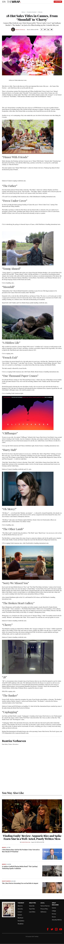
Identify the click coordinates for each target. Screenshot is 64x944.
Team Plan (32, 909)
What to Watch (6, 881)
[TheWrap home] (13, 2)
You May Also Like (13, 793)
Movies (40, 12)
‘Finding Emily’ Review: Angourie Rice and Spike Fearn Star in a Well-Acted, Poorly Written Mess (32, 837)
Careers (20, 914)
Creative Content (31, 12)
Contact (20, 912)
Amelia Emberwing (25, 842)
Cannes (54, 908)
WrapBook (20, 923)
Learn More (32, 912)
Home (23, 12)
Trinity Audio (17, 80)
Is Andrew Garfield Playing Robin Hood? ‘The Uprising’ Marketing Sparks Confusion (20, 867)
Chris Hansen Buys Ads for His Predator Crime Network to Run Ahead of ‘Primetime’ (21, 851)
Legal (42, 903)
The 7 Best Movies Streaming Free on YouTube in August (20, 883)
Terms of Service (45, 906)
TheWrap (21, 903)
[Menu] (4, 2)
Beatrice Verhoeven (20, 29)
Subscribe (57, 1)
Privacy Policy (44, 909)
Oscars (54, 916)
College (54, 911)
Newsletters (21, 920)
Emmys (54, 913)
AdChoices (43, 912)
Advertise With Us (57, 919)
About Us (20, 906)
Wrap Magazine (55, 904)
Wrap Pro (32, 903)
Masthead (20, 917)
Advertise (20, 909)
